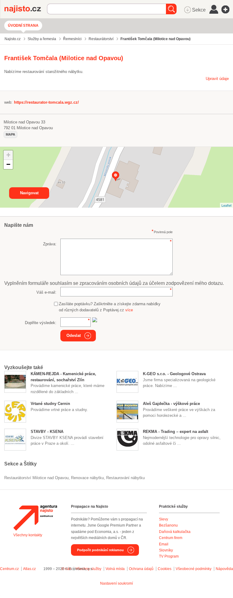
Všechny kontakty (27, 535)
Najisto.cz (26, 9)
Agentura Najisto (35, 518)
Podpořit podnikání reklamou (100, 550)
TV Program (169, 556)
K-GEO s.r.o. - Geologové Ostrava (174, 374)
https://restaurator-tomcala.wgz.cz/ (46, 102)
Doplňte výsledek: (40, 322)
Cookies (164, 569)
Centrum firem (170, 538)
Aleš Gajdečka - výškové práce (171, 403)
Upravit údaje (217, 78)
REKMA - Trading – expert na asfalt (175, 431)
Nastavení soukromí (116, 583)
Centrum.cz (9, 569)
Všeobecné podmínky (193, 569)
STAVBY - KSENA (47, 431)
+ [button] (8, 155)
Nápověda (224, 569)
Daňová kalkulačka (175, 532)
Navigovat (29, 193)
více (129, 310)
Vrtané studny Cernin (50, 403)
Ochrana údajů (141, 569)
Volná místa (115, 569)
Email (163, 544)
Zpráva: (49, 244)
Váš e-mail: (46, 292)
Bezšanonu (168, 525)
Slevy (163, 519)
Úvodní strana (23, 25)
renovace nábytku (87, 477)
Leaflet (226, 205)
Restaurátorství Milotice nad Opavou (36, 477)
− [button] (8, 164)
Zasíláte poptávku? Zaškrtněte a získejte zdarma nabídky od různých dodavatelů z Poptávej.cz (109, 307)
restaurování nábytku (125, 477)
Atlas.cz (29, 569)
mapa (10, 134)
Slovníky (166, 550)
